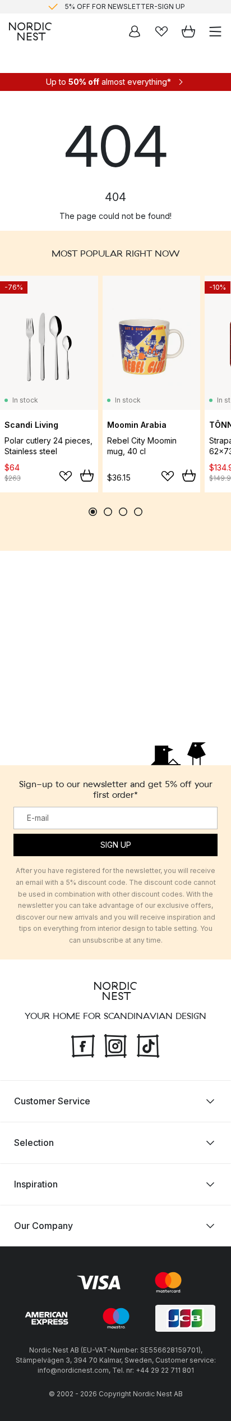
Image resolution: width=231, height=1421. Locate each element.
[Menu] (215, 31)
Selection (34, 1142)
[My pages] (134, 31)
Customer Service (52, 1100)
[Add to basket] (87, 475)
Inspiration (36, 1183)
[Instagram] (115, 1044)
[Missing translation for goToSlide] (108, 512)
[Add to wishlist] (66, 476)
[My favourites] (161, 31)
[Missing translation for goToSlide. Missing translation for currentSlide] (93, 512)
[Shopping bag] (188, 31)
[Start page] (30, 31)
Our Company (43, 1225)
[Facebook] (83, 1044)
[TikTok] (148, 1044)
